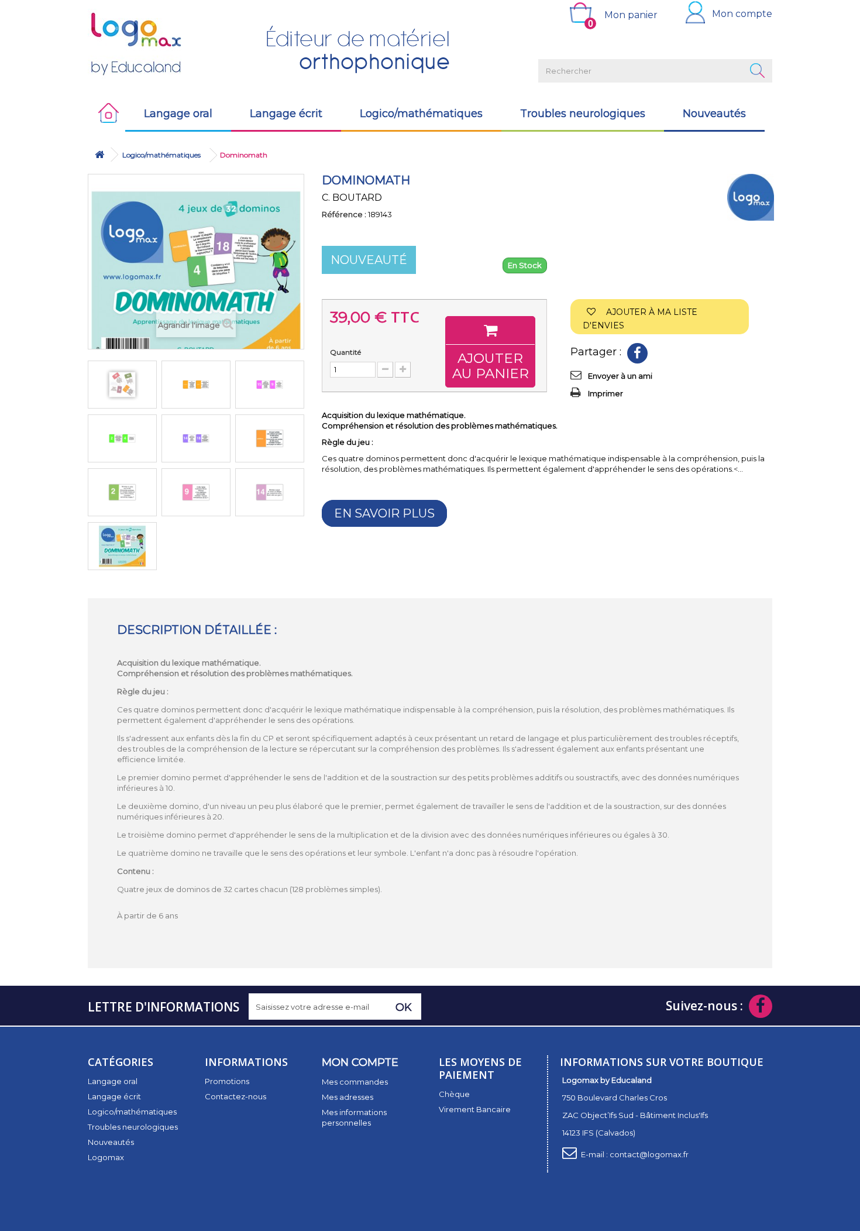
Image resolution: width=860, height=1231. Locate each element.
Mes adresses (347, 1097)
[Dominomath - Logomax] (122, 546)
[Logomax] (167, 44)
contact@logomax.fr (649, 1154)
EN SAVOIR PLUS (384, 513)
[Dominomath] (122, 384)
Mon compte (742, 13)
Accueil (106, 113)
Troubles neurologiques (582, 113)
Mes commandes (355, 1081)
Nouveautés (714, 113)
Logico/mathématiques (421, 113)
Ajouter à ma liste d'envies (640, 319)
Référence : (344, 214)
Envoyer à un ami (620, 375)
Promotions (227, 1081)
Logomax (106, 1157)
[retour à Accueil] (99, 155)
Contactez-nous (235, 1096)
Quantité (345, 352)
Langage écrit (286, 113)
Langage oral (178, 113)
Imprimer (605, 393)
